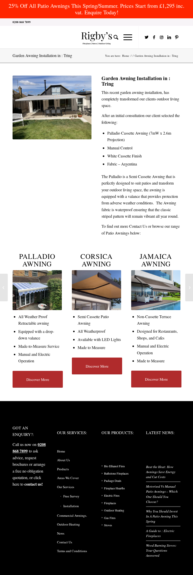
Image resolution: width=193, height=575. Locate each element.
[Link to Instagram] (161, 37)
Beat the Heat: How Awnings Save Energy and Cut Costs (160, 471)
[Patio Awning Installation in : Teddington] (4, 287)
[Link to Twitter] (146, 37)
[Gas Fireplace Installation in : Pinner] (189, 287)
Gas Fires (110, 518)
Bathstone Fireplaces (116, 473)
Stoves (108, 525)
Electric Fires (112, 495)
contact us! (33, 484)
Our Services (65, 487)
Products (63, 469)
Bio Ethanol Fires (114, 466)
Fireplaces (110, 503)
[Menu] (125, 37)
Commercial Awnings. (72, 515)
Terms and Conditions (72, 551)
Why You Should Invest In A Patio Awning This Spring (162, 516)
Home (61, 451)
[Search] (113, 37)
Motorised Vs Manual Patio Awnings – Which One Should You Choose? (162, 494)
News (60, 533)
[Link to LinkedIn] (169, 37)
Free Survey (71, 496)
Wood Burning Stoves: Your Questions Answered (161, 550)
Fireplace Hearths (114, 488)
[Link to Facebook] (154, 37)
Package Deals (112, 481)
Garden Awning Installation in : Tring (42, 55)
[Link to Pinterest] (176, 37)
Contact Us (138, 226)
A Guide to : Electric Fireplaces (160, 533)
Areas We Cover (68, 478)
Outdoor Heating (68, 524)
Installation (71, 506)
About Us (63, 460)
